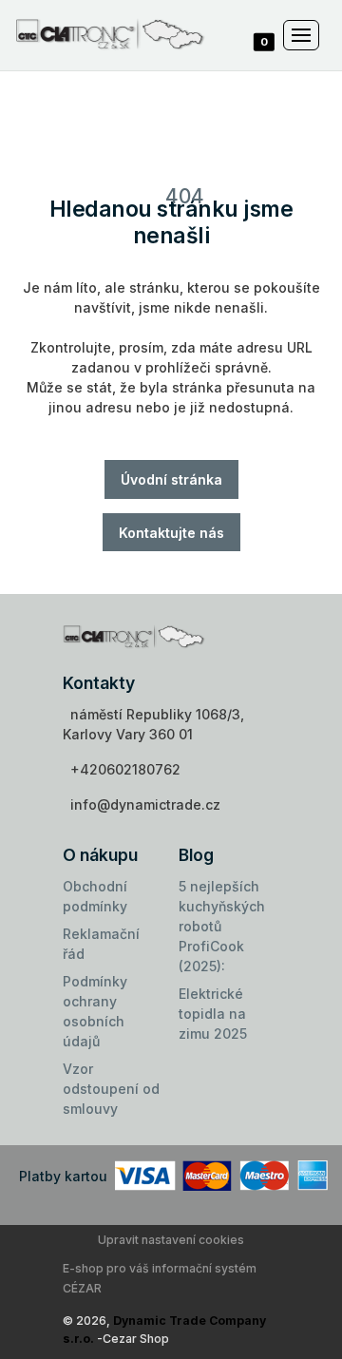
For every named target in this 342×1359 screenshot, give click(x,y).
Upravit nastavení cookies (171, 1240)
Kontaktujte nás (171, 533)
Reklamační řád (101, 944)
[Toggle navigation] (301, 35)
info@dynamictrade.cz (145, 804)
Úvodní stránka (171, 479)
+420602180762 (125, 769)
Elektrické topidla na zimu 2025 (213, 1014)
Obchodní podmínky (95, 896)
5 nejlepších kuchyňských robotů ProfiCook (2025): (222, 926)
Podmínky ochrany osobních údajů (95, 1011)
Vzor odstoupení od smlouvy (111, 1089)
